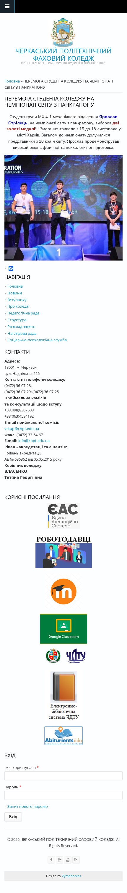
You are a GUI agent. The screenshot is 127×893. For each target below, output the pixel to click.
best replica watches (70, 884)
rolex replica (10, 884)
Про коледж (18, 306)
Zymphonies (71, 876)
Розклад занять (21, 326)
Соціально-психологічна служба (37, 339)
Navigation (7, 6)
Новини (14, 293)
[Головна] (63, 32)
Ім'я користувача (21, 767)
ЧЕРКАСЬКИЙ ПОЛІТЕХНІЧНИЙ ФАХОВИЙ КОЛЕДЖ (63, 54)
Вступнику (17, 299)
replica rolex (26, 889)
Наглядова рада (21, 333)
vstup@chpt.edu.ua (21, 428)
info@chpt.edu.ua (34, 440)
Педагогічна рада (23, 313)
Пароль (12, 787)
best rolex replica (37, 884)
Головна (12, 81)
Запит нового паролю (27, 806)
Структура (16, 319)
